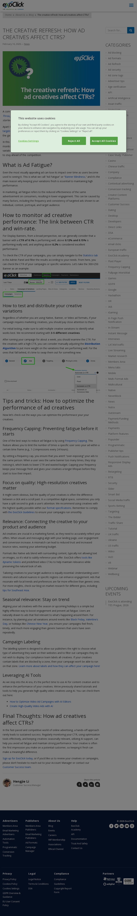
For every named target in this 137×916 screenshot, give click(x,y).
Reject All (74, 140)
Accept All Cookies (104, 140)
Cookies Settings (28, 140)
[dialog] (68, 131)
